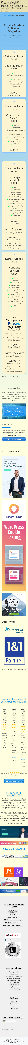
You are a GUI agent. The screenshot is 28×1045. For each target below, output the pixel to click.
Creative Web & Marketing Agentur (14, 1040)
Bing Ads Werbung (14, 986)
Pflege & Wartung (14, 974)
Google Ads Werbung (14, 984)
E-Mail (21, 432)
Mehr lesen (14, 757)
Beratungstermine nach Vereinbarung (12, 925)
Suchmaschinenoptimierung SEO (14, 976)
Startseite (4, 15)
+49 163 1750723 (15, 917)
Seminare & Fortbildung (14, 989)
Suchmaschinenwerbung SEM (14, 978)
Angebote (9, 15)
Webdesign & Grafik (14, 972)
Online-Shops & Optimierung (14, 980)
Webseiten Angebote (14, 982)
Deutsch (7, 1020)
